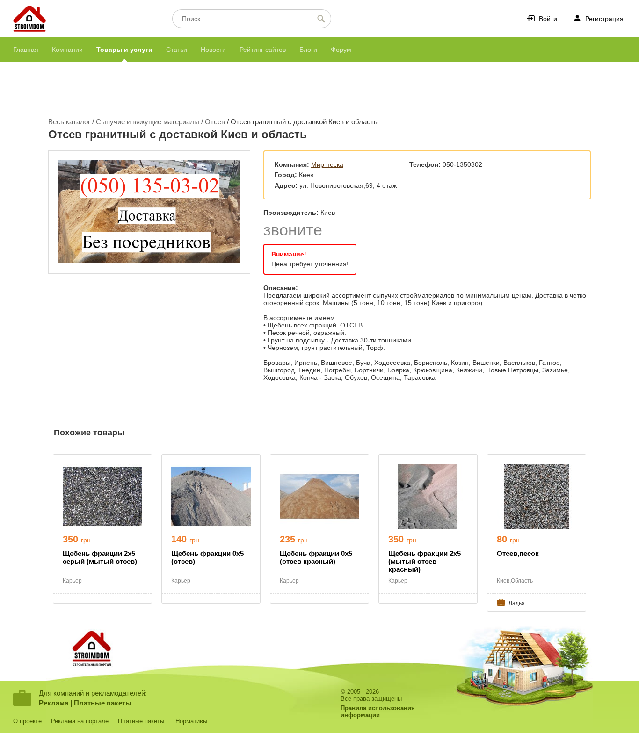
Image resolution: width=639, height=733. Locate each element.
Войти (548, 18)
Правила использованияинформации (378, 712)
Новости (213, 49)
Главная (25, 49)
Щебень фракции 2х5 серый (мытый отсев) (100, 557)
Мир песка (327, 164)
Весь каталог (69, 122)
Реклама (53, 703)
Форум (341, 49)
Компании (67, 49)
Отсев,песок (518, 553)
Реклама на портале (80, 721)
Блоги (308, 49)
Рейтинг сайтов (263, 49)
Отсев (215, 122)
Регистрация (604, 18)
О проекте (27, 721)
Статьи (176, 49)
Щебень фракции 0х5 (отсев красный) (316, 557)
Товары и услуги (124, 49)
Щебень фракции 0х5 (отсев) (207, 557)
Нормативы (191, 721)
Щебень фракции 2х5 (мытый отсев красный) (424, 561)
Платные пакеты (102, 703)
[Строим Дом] (29, 19)
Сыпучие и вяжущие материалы (147, 122)
